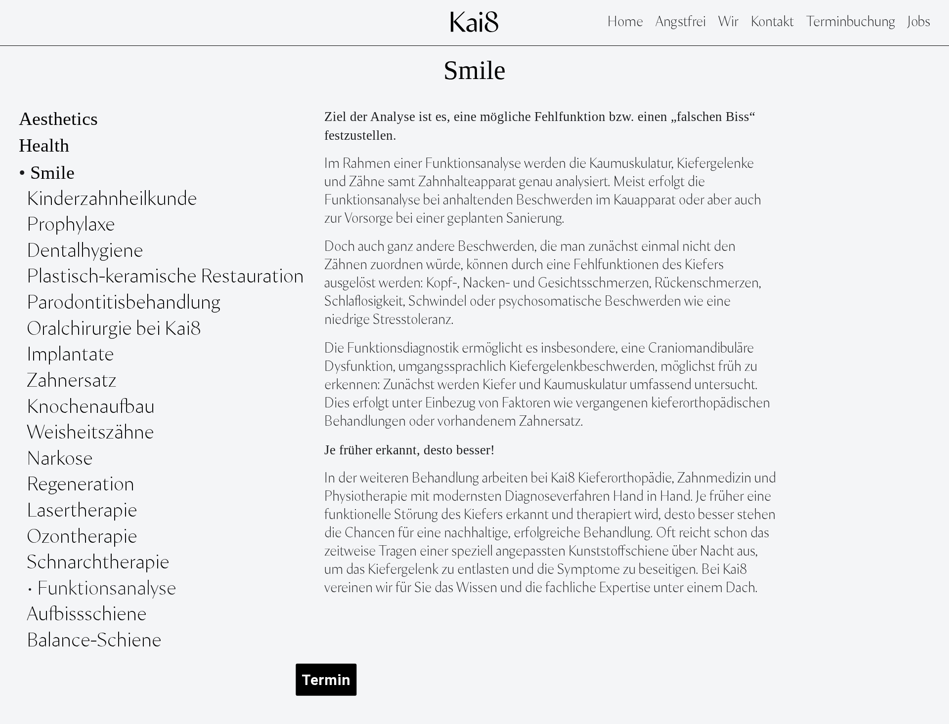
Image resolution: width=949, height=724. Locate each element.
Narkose (60, 459)
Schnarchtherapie (98, 563)
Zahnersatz (72, 381)
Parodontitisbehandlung (123, 303)
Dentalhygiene (85, 251)
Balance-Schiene (94, 641)
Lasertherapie (84, 511)
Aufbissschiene (87, 614)
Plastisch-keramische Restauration (165, 277)
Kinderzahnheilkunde (112, 199)
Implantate (70, 355)
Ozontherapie (82, 537)
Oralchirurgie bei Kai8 (114, 329)
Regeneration (80, 485)
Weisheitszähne (92, 433)
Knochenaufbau (91, 407)
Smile (52, 172)
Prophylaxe (71, 225)
